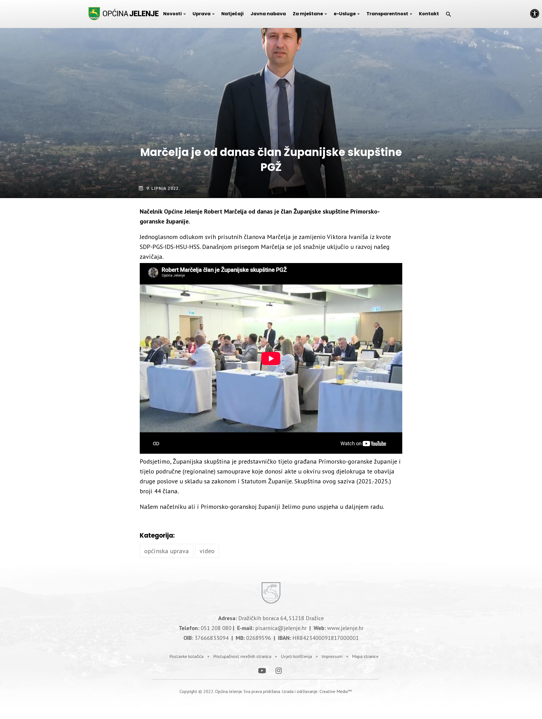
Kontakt (429, 13)
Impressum (332, 656)
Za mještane (308, 13)
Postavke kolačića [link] (186, 656)
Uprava (202, 13)
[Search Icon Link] (448, 14)
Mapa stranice (365, 656)
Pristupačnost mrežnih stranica (242, 656)
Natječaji (232, 13)
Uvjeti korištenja (296, 656)
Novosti (172, 13)
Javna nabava (268, 13)
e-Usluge (345, 13)
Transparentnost (387, 13)
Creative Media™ (336, 691)
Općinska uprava (166, 551)
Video (207, 551)
